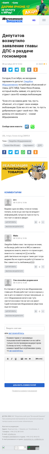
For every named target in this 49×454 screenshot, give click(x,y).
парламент (29, 145)
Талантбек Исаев (12, 145)
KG (34, 20)
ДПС (40, 145)
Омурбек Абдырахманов (20, 141)
